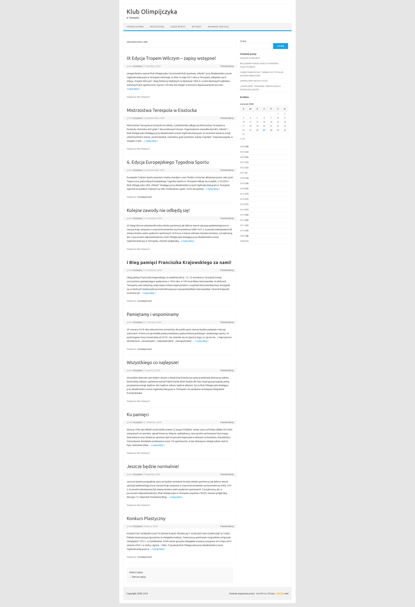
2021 (242, 173)
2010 (242, 230)
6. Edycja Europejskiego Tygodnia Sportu (168, 162)
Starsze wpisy (137, 577)
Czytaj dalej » (133, 89)
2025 (242, 152)
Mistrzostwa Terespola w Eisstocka (162, 110)
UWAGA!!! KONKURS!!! (250, 58)
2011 (242, 225)
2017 (242, 194)
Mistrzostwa (157, 27)
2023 (242, 162)
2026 (242, 146)
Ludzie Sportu (178, 27)
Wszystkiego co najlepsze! (153, 362)
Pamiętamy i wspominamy (153, 314)
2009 (242, 236)
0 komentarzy (227, 66)
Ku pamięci (138, 414)
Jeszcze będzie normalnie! (153, 466)
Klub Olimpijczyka (152, 11)
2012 (242, 220)
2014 (242, 209)
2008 (242, 241)
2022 (242, 167)
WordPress (261, 593)
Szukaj (243, 41)
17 (243, 126)
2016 (242, 199)
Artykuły (196, 27)
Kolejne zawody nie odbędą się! (158, 210)
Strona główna (135, 27)
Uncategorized (144, 197)
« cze (242, 138)
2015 (242, 204)
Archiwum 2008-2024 (218, 27)
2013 (242, 215)
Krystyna (137, 66)
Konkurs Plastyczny (146, 518)
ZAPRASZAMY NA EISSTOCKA (254, 81)
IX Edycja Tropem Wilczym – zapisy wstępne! (171, 58)
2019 (242, 183)
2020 (242, 178)
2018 (242, 188)
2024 (242, 157)
